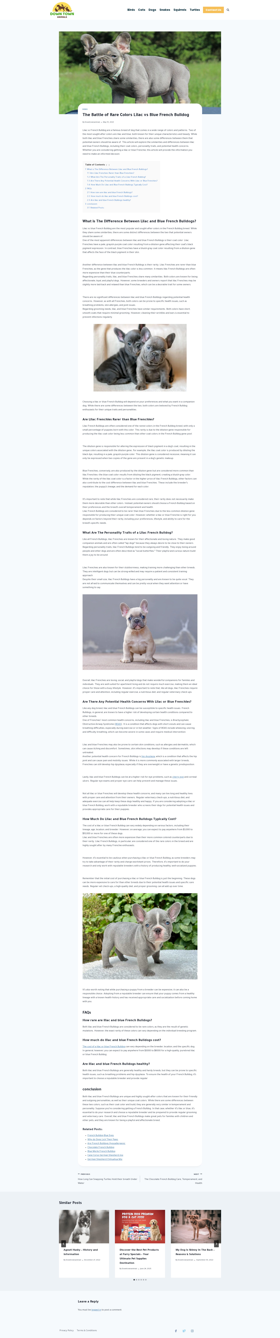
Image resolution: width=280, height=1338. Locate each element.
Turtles (195, 10)
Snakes (165, 10)
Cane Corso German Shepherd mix (105, 1155)
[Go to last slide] (63, 1243)
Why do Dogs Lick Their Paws (103, 1140)
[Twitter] (184, 1331)
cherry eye (178, 777)
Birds (131, 10)
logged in (96, 1310)
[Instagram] (192, 1331)
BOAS (118, 724)
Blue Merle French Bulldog (101, 1151)
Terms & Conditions (87, 1331)
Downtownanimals (92, 122)
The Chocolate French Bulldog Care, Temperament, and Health (173, 1179)
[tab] (134, 1279)
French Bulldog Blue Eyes (101, 1135)
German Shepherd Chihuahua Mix (105, 1159)
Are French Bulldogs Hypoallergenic (106, 1143)
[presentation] (84, 1226)
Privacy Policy (67, 1331)
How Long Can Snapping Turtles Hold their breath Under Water (107, 1179)
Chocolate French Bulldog (101, 1147)
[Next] (216, 1243)
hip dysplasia (148, 756)
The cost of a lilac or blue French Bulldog (104, 1047)
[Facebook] (176, 1331)
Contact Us (213, 10)
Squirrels (180, 10)
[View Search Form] (228, 10)
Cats (141, 10)
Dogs (152, 10)
